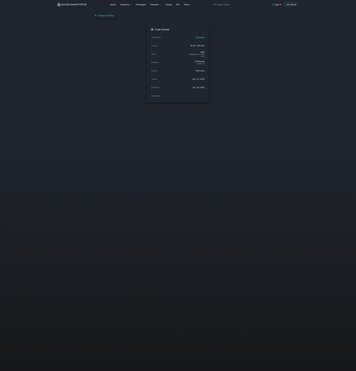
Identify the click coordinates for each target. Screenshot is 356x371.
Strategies (141, 4)
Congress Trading (106, 15)
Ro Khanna (200, 61)
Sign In (278, 4)
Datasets (124, 4)
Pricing (168, 4)
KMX (203, 52)
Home (113, 4)
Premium (154, 4)
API (178, 4)
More (186, 4)
